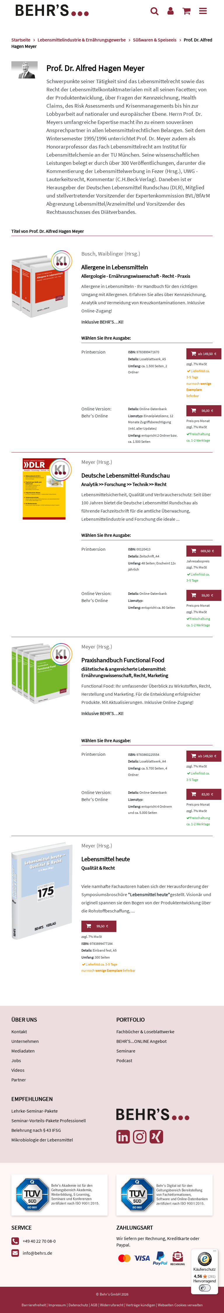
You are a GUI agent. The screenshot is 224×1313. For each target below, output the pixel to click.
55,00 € (207, 595)
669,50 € (207, 550)
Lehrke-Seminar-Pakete (34, 1111)
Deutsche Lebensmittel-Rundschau (125, 475)
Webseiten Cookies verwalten (180, 1304)
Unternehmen (25, 1041)
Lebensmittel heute (105, 859)
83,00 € (207, 794)
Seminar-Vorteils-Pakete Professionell (48, 1120)
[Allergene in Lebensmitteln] (42, 283)
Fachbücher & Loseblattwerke (145, 1031)
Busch (88, 253)
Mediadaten (23, 1051)
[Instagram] (139, 1137)
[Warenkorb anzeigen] (186, 10)
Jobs (16, 1060)
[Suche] (154, 10)
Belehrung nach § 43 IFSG (36, 1130)
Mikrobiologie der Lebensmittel (42, 1140)
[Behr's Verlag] (52, 9)
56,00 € (207, 410)
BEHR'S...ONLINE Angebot (141, 1041)
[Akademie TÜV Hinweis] (164, 1194)
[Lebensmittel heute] (42, 890)
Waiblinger (110, 253)
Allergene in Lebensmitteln (114, 267)
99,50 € (102, 926)
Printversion (93, 352)
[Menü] (203, 10)
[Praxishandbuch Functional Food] (42, 673)
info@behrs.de (37, 1253)
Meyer (88, 462)
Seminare (125, 1051)
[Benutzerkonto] (170, 10)
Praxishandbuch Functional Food (122, 660)
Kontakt (19, 1031)
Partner (18, 1080)
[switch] (205, 1287)
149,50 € (207, 353)
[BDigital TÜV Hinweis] (59, 1194)
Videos (17, 1070)
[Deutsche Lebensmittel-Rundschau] (42, 488)
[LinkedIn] (123, 1137)
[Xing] (156, 1137)
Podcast (124, 1060)
